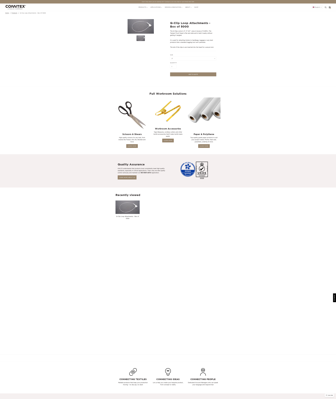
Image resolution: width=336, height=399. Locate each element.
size (171, 55)
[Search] (325, 7)
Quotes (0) (334, 298)
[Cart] (329, 7)
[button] (317, 7)
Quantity (173, 62)
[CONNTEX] (15, 7)
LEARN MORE (132, 146)
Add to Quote (193, 74)
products (14, 13)
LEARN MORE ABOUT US (127, 177)
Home (7, 13)
